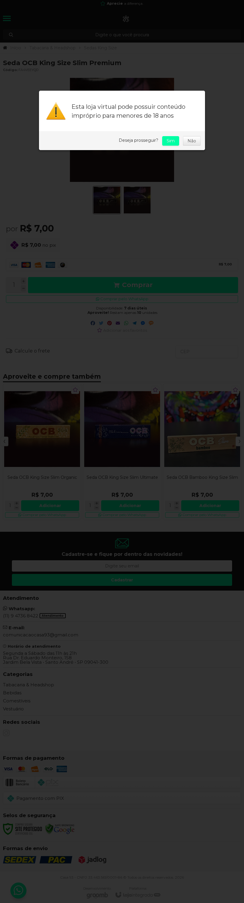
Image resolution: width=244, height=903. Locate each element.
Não (191, 141)
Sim (171, 141)
